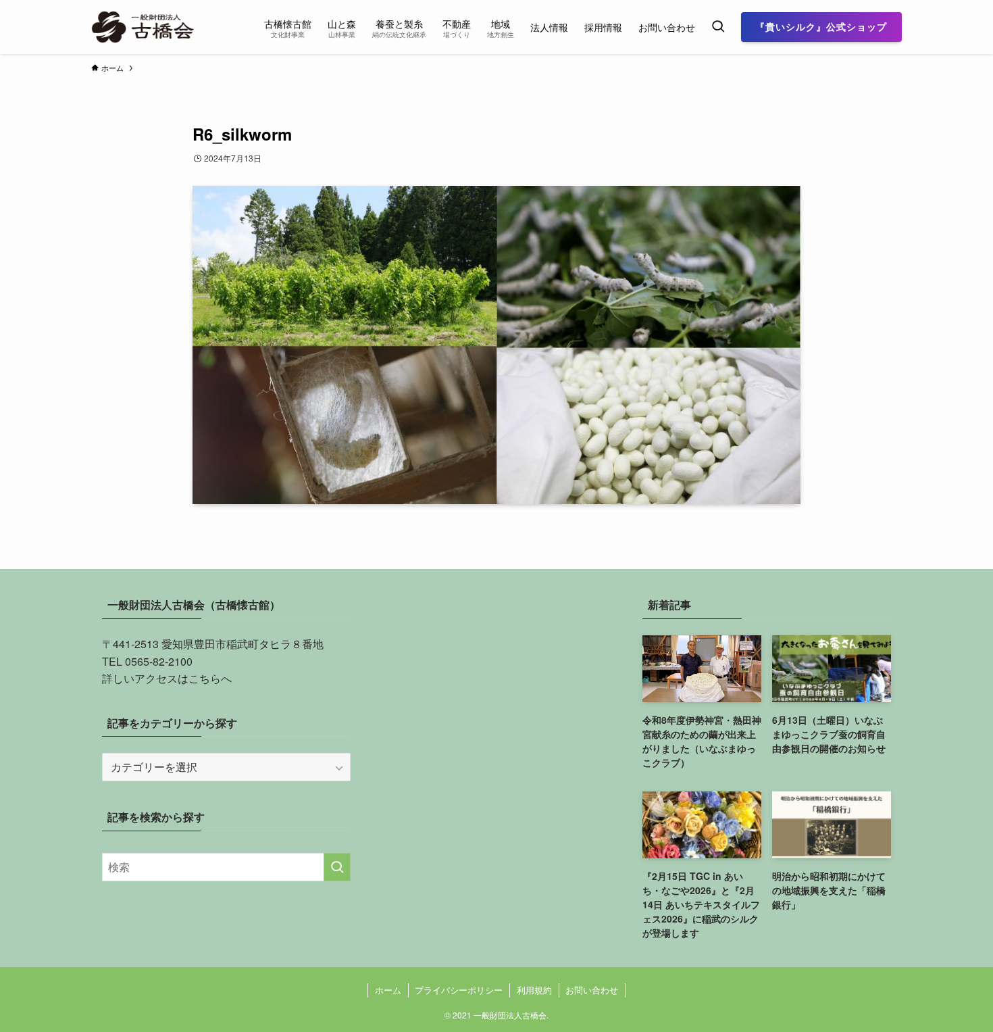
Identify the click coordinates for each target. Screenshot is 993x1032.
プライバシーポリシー (459, 989)
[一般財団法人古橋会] (145, 27)
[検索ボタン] (718, 27)
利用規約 (534, 989)
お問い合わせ (591, 989)
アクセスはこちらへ (183, 678)
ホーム (388, 989)
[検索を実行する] (337, 867)
